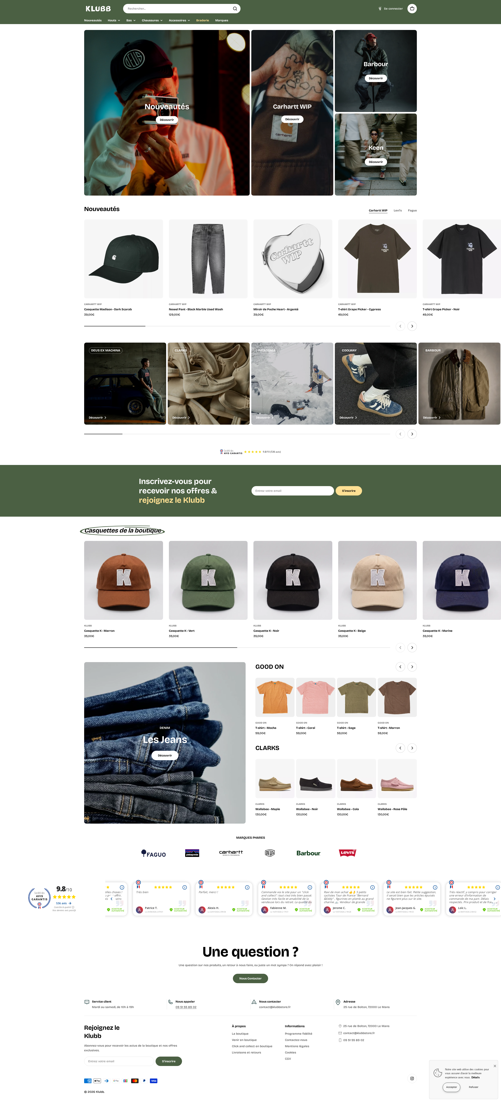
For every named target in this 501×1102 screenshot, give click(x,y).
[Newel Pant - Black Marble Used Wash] (208, 258)
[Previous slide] (400, 326)
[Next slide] (412, 326)
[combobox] (182, 8)
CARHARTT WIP (93, 304)
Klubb (100, 1092)
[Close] (495, 1066)
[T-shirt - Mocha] (275, 697)
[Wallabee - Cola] (356, 778)
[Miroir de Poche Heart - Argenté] (292, 258)
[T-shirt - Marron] (397, 697)
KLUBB (88, 625)
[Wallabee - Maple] (275, 778)
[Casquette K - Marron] (123, 580)
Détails (475, 1077)
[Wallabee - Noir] (315, 778)
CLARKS (259, 804)
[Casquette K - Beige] (377, 580)
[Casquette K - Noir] (292, 580)
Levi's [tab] (398, 210)
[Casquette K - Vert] (208, 580)
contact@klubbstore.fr (359, 1033)
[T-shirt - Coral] (315, 697)
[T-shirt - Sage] (356, 697)
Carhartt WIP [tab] (378, 210)
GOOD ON (260, 722)
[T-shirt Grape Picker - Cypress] (377, 258)
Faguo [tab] (412, 210)
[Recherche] (235, 8)
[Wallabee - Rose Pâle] (397, 778)
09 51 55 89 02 (186, 1007)
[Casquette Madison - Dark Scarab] (123, 258)
